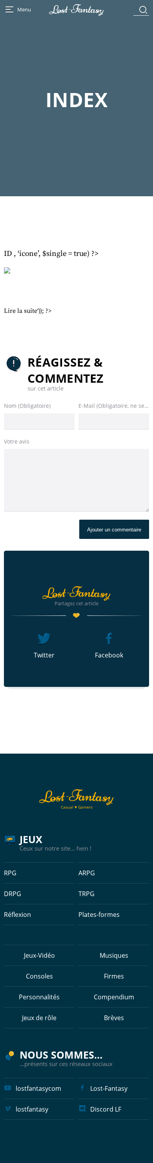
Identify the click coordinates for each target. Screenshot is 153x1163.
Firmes (114, 976)
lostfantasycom (38, 1088)
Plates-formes (99, 914)
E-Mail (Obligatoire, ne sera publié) (113, 405)
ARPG (86, 873)
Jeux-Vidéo (39, 955)
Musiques (114, 955)
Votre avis (16, 441)
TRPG (86, 893)
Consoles (39, 976)
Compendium (114, 997)
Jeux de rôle (39, 1017)
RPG (10, 873)
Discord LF (105, 1109)
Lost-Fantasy (109, 1088)
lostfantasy (32, 1109)
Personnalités (39, 997)
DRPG (12, 893)
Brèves (114, 1017)
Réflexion (17, 914)
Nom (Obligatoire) (27, 405)
